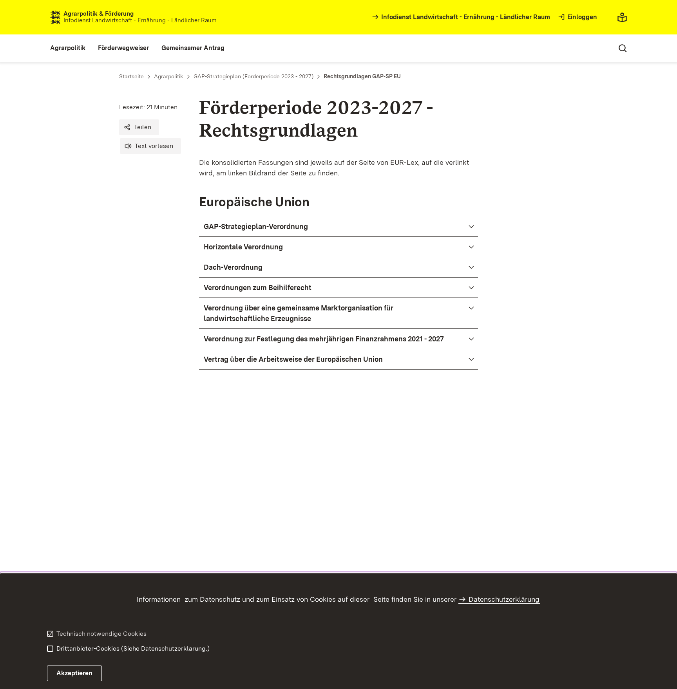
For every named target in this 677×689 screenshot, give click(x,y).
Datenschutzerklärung (504, 599)
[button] (139, 127)
